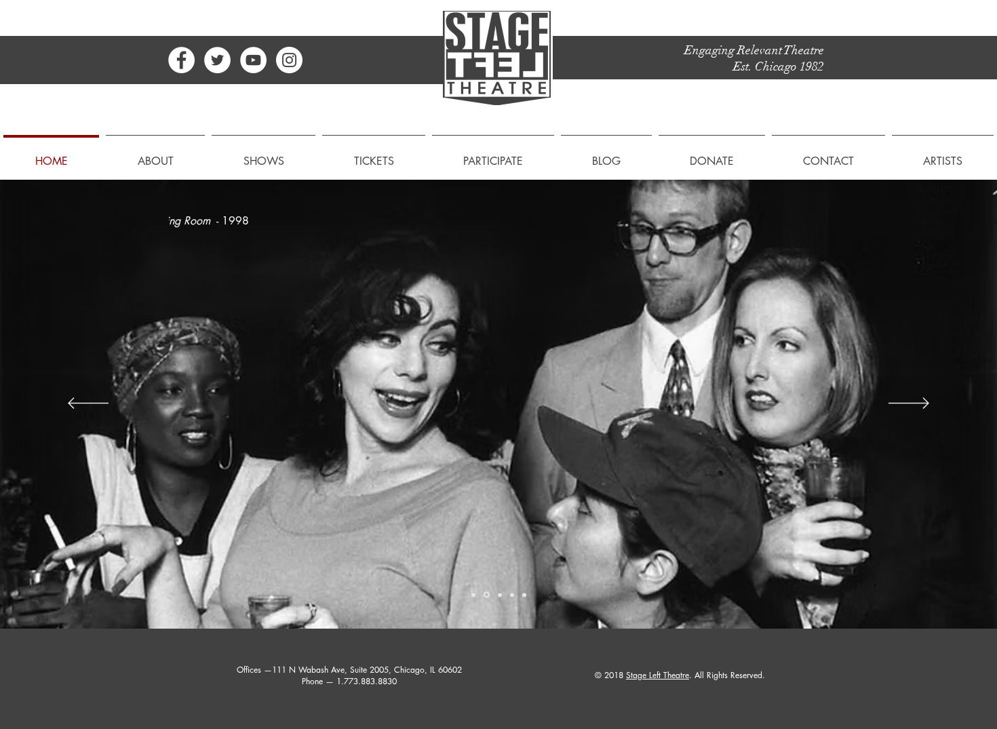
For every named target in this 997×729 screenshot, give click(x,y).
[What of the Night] (500, 595)
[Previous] (88, 404)
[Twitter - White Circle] (217, 60)
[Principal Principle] (524, 595)
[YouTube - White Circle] (253, 60)
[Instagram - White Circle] (289, 60)
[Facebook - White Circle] (181, 60)
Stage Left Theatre (657, 675)
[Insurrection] (473, 595)
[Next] (908, 404)
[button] (155, 155)
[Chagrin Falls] (512, 595)
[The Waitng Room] (487, 595)
